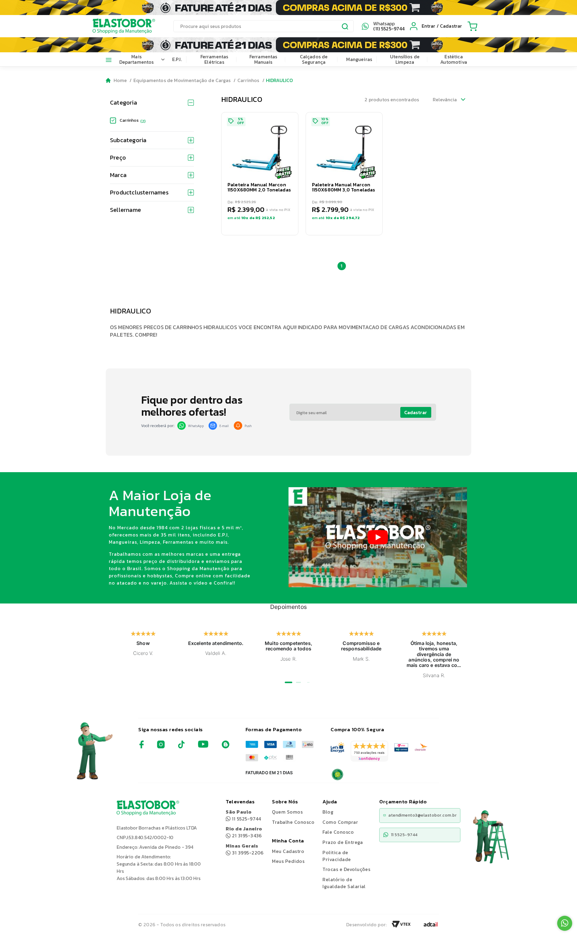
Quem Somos (287, 811)
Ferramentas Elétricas (214, 59)
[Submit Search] (345, 27)
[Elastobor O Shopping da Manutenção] (118, 26)
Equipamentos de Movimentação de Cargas (181, 80)
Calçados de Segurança (314, 59)
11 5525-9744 (243, 815)
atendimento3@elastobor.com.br (422, 815)
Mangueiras (359, 59)
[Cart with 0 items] (472, 26)
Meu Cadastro (288, 851)
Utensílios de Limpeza (405, 59)
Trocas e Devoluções (346, 869)
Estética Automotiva (453, 59)
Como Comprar (340, 822)
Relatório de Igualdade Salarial (344, 883)
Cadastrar (415, 412)
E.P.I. (177, 59)
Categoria (123, 102)
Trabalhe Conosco (293, 822)
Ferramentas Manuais (263, 59)
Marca (118, 174)
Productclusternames (139, 192)
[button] (259, 173)
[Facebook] (141, 747)
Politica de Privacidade (336, 856)
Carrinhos (248, 80)
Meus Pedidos (288, 861)
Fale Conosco (338, 832)
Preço (118, 157)
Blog (327, 811)
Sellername (125, 209)
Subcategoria (128, 140)
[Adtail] (431, 926)
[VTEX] (401, 926)
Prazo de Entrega (342, 842)
